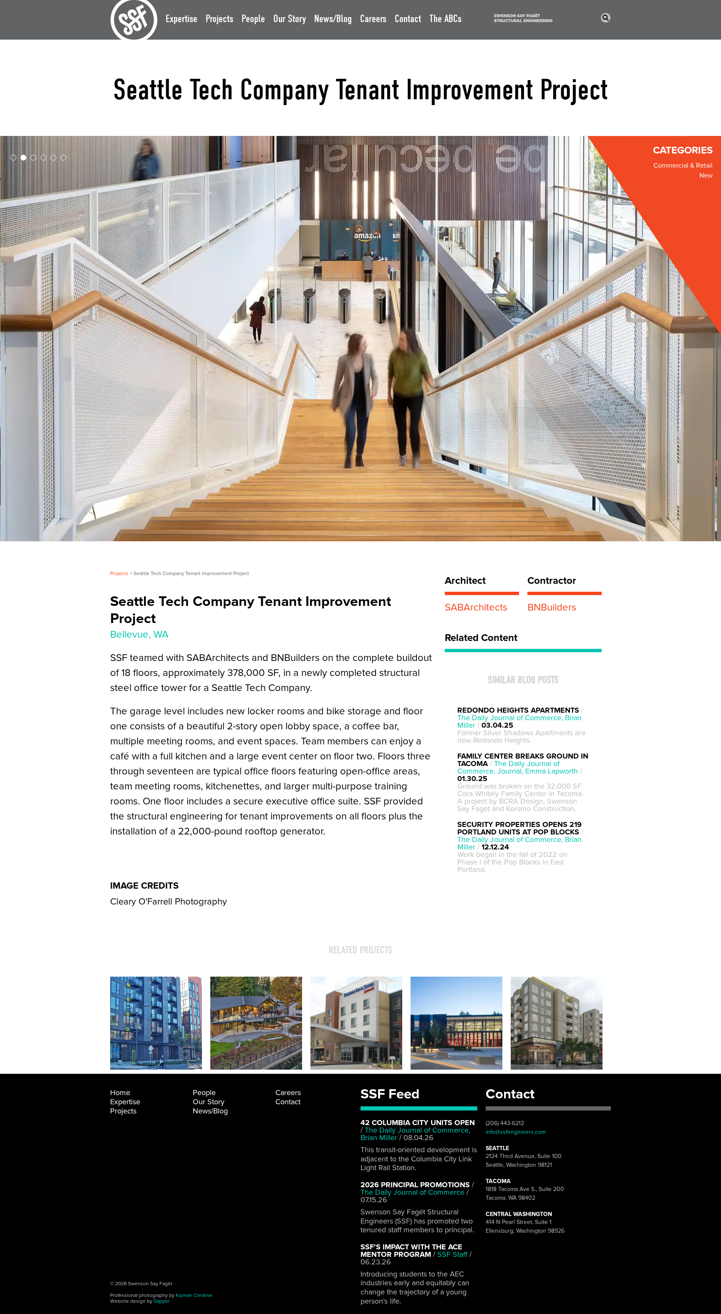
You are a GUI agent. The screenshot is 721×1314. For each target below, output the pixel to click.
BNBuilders (551, 607)
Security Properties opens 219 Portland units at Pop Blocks (519, 828)
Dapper (162, 1301)
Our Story (289, 19)
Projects (219, 19)
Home (120, 1092)
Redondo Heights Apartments (518, 710)
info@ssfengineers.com (516, 1132)
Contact (408, 19)
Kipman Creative (194, 1295)
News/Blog (333, 19)
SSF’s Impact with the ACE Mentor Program (411, 1250)
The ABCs (445, 19)
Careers (373, 19)
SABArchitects (476, 607)
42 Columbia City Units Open (417, 1122)
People (253, 19)
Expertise (181, 19)
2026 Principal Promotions (415, 1184)
